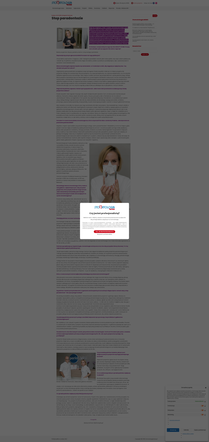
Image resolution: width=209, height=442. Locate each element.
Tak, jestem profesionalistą (104, 231)
